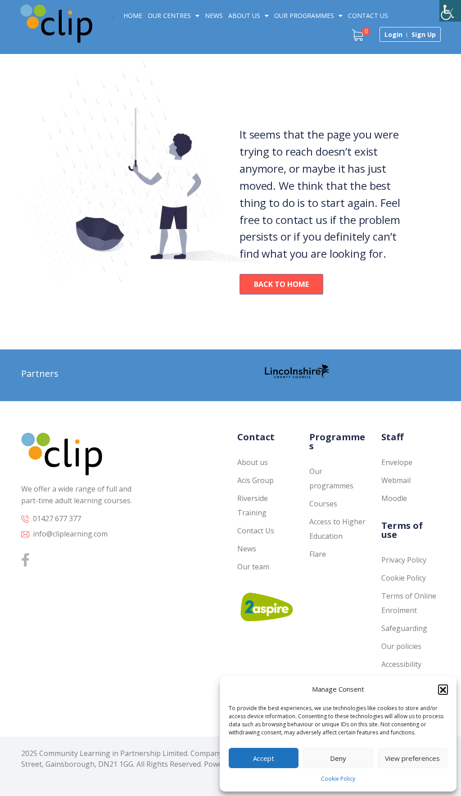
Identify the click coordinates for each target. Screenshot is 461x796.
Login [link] (393, 34)
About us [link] (252, 462)
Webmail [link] (396, 480)
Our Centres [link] (169, 15)
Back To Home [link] (281, 284)
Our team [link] (253, 567)
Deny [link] (338, 758)
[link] (450, 11)
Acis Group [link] (255, 480)
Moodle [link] (394, 498)
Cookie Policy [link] (338, 779)
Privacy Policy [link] (403, 560)
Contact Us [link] (368, 15)
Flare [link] (317, 554)
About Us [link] (244, 15)
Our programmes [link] (304, 15)
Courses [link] (323, 504)
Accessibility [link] (401, 664)
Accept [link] (263, 758)
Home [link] (132, 15)
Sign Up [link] (423, 34)
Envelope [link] (396, 462)
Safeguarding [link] (404, 628)
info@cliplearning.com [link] (70, 534)
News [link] (214, 15)
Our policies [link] (401, 646)
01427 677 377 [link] (57, 518)
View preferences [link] (412, 758)
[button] (442, 689)
